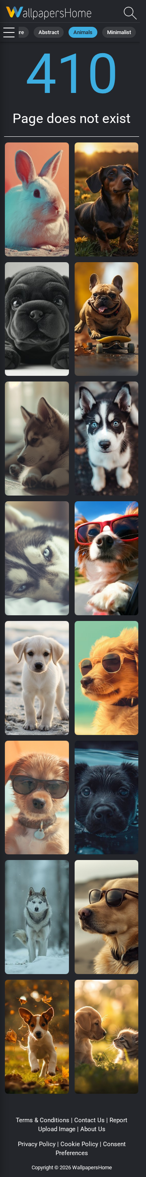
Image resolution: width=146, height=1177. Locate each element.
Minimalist (119, 32)
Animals (82, 32)
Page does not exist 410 (48, 13)
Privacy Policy (37, 1144)
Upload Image (56, 1129)
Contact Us (89, 1120)
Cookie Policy (79, 1144)
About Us (92, 1129)
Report (118, 1120)
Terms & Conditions (42, 1120)
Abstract (49, 32)
